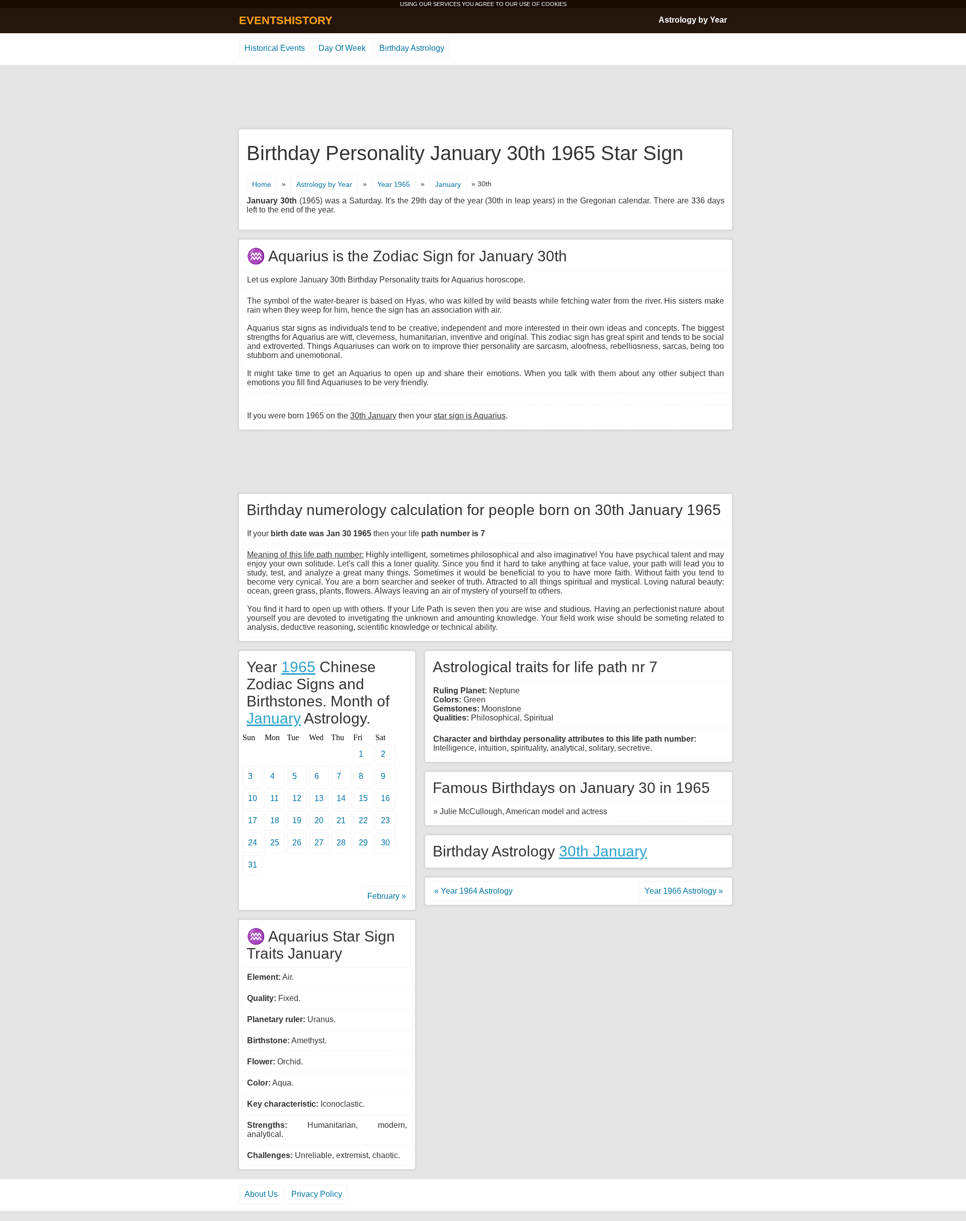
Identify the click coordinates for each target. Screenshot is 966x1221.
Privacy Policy (316, 1194)
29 (363, 842)
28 (341, 842)
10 (252, 798)
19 (296, 820)
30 (385, 842)
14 (341, 798)
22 (363, 820)
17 (252, 820)
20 (319, 820)
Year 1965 (393, 184)
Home (261, 184)
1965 (298, 667)
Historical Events (275, 48)
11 (274, 798)
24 (252, 842)
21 (341, 820)
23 (385, 820)
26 (296, 842)
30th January (603, 851)
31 (252, 864)
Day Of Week (342, 48)
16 (385, 798)
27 (319, 842)
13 (319, 798)
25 (274, 842)
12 (296, 798)
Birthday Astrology (411, 48)
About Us (261, 1194)
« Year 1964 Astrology (473, 891)
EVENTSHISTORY (286, 20)
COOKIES (554, 4)
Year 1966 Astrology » (684, 891)
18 (274, 820)
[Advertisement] (483, 97)
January (448, 184)
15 (363, 798)
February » (386, 896)
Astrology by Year (693, 20)
